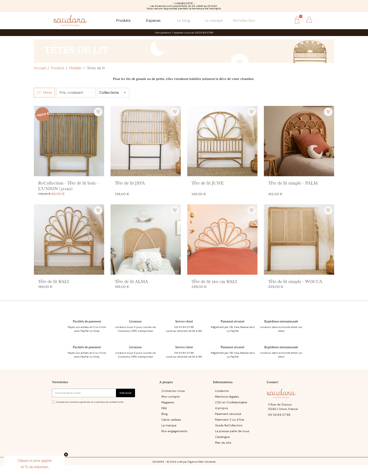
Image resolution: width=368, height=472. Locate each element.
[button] (285, 20)
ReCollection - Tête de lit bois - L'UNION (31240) (68, 185)
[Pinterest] (71, 451)
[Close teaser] (66, 454)
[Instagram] (62, 451)
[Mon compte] (309, 19)
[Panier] (297, 20)
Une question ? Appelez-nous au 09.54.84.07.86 (184, 32)
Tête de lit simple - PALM (293, 183)
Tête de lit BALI (53, 281)
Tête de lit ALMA (131, 281)
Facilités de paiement (87, 321)
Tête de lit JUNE (207, 183)
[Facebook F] (54, 451)
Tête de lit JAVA (130, 183)
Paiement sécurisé (232, 321)
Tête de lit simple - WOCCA (295, 281)
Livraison (135, 321)
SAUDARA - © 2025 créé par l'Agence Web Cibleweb (184, 461)
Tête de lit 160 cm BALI (214, 281)
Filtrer (47, 92)
